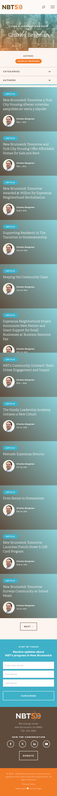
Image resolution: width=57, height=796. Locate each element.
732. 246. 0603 (28, 730)
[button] (52, 5)
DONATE (28, 755)
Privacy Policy (28, 784)
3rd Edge (37, 788)
